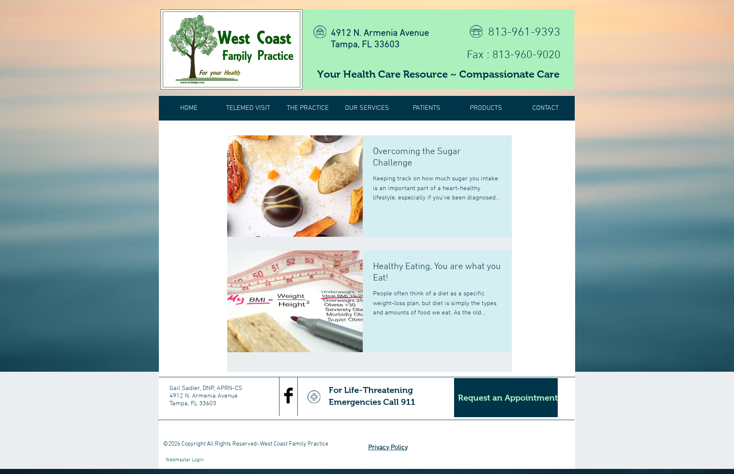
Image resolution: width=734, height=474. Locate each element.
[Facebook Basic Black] (288, 395)
